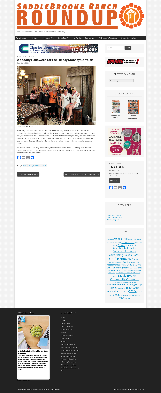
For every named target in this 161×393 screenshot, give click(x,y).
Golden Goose (132, 255)
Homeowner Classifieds (69, 347)
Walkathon (138, 295)
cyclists (119, 243)
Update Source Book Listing (70, 368)
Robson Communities (128, 38)
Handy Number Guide (68, 344)
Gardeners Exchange (124, 251)
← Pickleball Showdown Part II (28, 174)
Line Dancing (124, 262)
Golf (24, 166)
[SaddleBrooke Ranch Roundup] (80, 14)
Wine (121, 297)
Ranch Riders (113, 270)
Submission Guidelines (68, 359)
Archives (109, 213)
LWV (132, 262)
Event (115, 245)
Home (63, 318)
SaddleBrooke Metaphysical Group (124, 282)
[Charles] (58, 48)
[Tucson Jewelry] (124, 141)
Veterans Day (129, 295)
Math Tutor (136, 262)
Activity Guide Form (67, 327)
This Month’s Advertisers (108, 38)
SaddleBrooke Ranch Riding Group (124, 284)
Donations (128, 242)
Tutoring (122, 295)
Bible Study (123, 238)
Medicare (111, 264)
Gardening (116, 255)
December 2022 (30, 56)
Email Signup (65, 338)
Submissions (89, 38)
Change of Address (67, 335)
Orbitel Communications (115, 217)
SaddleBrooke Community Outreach (124, 277)
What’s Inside (21, 38)
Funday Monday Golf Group (37, 166)
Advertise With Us (67, 330)
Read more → (114, 180)
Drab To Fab (138, 243)
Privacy (63, 371)
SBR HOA (121, 288)
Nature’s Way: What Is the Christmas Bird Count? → (82, 174)
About (63, 321)
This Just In (117, 167)
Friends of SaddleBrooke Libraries (124, 247)
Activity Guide (65, 324)
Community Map (48, 38)
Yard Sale (127, 298)
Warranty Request (113, 220)
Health (120, 259)
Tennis (115, 294)
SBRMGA (130, 288)
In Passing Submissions (68, 362)
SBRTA (133, 291)
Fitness (121, 245)
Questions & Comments (68, 353)
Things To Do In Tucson (114, 215)
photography (121, 267)
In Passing (77, 38)
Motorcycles (121, 265)
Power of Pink (133, 268)
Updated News (116, 163)
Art (115, 238)
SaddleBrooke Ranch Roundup (37, 389)
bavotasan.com (139, 389)
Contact (34, 38)
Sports (21, 56)
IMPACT (129, 259)
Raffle (139, 268)
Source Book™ (63, 38)
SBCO (113, 288)
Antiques (110, 239)
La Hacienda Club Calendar (70, 350)
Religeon (123, 271)
